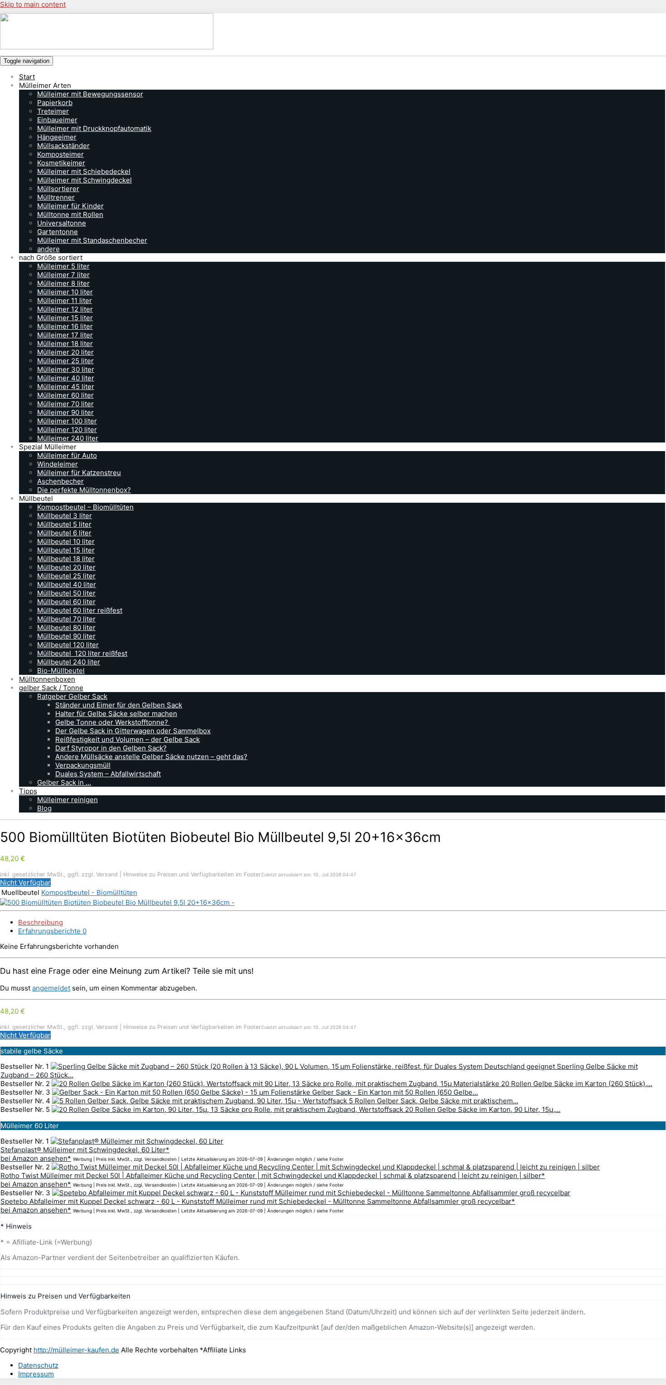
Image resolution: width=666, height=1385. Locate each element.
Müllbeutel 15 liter (66, 550)
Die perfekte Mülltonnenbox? (84, 490)
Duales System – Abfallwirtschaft (108, 773)
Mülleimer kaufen (83, 60)
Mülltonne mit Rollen (70, 214)
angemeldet (51, 988)
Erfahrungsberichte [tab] (52, 931)
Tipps (28, 791)
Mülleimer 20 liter (65, 352)
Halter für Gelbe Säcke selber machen (116, 713)
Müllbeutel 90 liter (66, 636)
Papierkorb (54, 102)
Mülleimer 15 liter (65, 317)
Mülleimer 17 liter (65, 335)
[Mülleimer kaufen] (333, 32)
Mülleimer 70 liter (65, 403)
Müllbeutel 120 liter (68, 644)
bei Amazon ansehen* (35, 1158)
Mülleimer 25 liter (65, 360)
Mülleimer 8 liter (63, 283)
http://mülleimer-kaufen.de (76, 1350)
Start (27, 76)
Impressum (36, 1374)
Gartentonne (57, 231)
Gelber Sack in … (64, 782)
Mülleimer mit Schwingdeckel (84, 180)
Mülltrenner (56, 197)
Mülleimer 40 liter (65, 378)
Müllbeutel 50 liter (66, 593)
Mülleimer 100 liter (67, 421)
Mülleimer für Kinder (70, 206)
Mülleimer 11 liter (64, 300)
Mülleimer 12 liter (65, 309)
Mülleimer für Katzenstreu (79, 472)
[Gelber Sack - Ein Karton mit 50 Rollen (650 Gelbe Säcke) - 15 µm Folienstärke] (182, 1092)
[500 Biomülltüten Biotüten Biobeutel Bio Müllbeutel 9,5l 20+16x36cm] (117, 902)
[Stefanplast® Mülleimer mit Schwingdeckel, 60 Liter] (137, 1141)
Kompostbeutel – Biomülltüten (85, 507)
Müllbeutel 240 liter (68, 662)
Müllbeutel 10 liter (66, 541)
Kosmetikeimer (61, 163)
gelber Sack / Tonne (51, 687)
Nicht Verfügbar (25, 882)
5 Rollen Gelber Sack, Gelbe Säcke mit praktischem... (433, 1100)
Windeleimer (57, 464)
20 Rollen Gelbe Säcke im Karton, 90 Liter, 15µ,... (482, 1109)
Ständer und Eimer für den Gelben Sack (118, 705)
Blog (44, 808)
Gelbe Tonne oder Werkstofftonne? (112, 722)
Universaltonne (61, 223)
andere (48, 249)
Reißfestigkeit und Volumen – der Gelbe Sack (127, 739)
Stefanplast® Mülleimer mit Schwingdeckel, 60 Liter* (84, 1149)
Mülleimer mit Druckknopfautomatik (94, 128)
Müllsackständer (63, 145)
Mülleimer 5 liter (63, 266)
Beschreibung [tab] (40, 922)
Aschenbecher (60, 481)
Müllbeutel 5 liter (64, 524)
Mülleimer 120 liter (67, 429)
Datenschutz (38, 1365)
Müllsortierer (58, 188)
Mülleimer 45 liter (65, 386)
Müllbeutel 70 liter (66, 619)
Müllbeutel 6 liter (64, 533)
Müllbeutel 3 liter (64, 515)
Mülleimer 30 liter (65, 369)
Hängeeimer (57, 137)
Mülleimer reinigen (67, 799)
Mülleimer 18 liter (65, 343)
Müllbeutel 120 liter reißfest (82, 653)
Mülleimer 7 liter (63, 274)
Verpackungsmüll (83, 765)
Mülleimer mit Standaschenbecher (92, 240)
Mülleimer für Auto (67, 455)
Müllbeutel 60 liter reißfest (79, 610)
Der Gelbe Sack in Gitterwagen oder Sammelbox (133, 730)
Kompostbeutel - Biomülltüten (89, 892)
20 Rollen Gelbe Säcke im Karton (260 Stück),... (576, 1083)
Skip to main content (33, 4)
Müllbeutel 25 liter (66, 576)
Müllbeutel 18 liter (66, 558)
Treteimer (53, 111)
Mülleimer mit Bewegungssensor (90, 94)
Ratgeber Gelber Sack (72, 696)
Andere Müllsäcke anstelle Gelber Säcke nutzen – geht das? (151, 756)
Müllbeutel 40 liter (66, 584)
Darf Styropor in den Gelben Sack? (111, 748)
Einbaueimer (57, 119)
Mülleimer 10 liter (65, 292)
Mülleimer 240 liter (67, 438)
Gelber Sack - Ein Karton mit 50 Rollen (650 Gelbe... (395, 1092)
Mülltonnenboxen (47, 679)
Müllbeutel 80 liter (66, 627)
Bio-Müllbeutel (61, 670)
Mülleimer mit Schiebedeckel (83, 171)
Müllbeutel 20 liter (66, 567)
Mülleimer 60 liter (65, 395)
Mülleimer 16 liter (65, 326)
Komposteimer (60, 154)
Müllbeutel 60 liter (66, 601)
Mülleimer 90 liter (65, 412)
